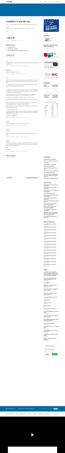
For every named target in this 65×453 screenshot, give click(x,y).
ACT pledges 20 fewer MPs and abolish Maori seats (18, 50)
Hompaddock (46, 301)
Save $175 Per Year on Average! (50, 348)
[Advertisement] (22, 167)
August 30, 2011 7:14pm (24, 117)
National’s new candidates (13, 48)
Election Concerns (47, 305)
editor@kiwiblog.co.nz (11, 408)
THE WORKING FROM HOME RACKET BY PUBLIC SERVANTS (51, 320)
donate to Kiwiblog (51, 37)
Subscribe (55, 64)
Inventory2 (8, 129)
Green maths (46, 162)
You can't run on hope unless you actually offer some (50, 294)
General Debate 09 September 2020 (50, 178)
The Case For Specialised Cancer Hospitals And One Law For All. (50, 279)
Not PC (45, 276)
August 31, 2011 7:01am (24, 136)
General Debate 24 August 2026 (50, 159)
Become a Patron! (46, 48)
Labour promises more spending (50, 184)
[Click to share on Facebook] (9, 38)
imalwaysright (46, 265)
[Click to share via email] (7, 38)
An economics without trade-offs (50, 297)
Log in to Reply (12, 117)
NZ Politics (8, 40)
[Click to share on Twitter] (11, 38)
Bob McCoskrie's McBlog (48, 313)
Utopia (45, 291)
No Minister (46, 280)
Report (17, 117)
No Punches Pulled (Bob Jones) (49, 321)
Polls (19, 40)
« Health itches (9, 177)
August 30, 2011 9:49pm (24, 125)
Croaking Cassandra (47, 317)
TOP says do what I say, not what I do (51, 170)
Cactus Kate (46, 332)
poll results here (10, 80)
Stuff (22, 40)
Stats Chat (45, 309)
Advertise (50, 1)
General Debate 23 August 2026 (50, 209)
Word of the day (47, 299)
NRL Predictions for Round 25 (50, 308)
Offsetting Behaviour (47, 298)
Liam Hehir (45, 336)
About (41, 1)
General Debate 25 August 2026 (50, 164)
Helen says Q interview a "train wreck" (51, 161)
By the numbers (13, 40)
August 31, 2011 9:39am (24, 151)
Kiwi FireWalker (46, 340)
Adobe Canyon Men (47, 302)
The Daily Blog (46, 287)
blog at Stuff (9, 24)
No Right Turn (46, 295)
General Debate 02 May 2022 (49, 172)
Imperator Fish (46, 324)
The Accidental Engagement (49, 323)
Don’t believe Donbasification (49, 216)
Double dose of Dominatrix (49, 166)
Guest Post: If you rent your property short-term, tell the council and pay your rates (51, 175)
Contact (45, 1)
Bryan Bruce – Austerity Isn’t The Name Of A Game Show (50, 285)
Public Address (46, 328)
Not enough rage (47, 282)
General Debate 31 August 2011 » (32, 177)
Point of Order (46, 283)
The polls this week (11, 47)
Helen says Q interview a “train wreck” (51, 195)
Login (7, 56)
